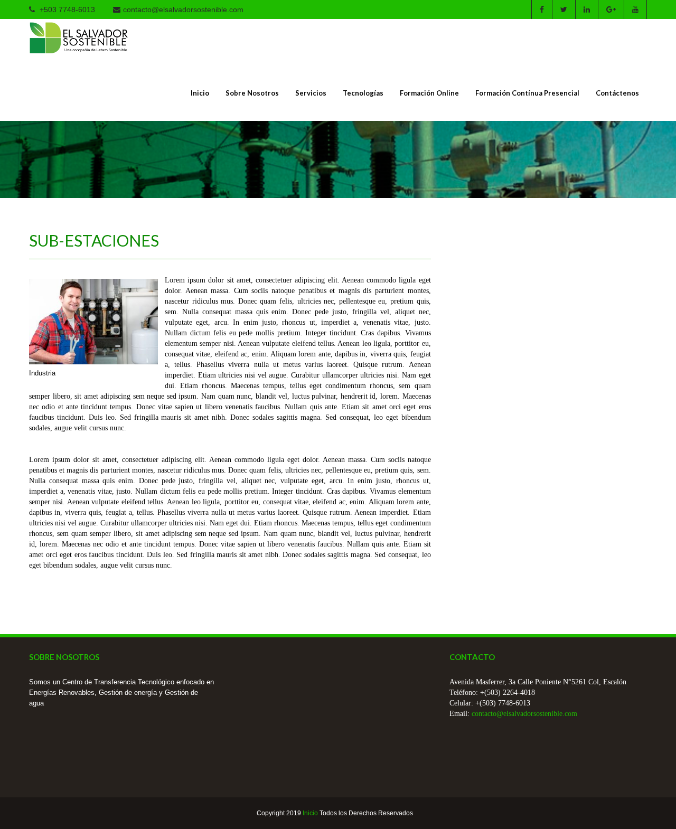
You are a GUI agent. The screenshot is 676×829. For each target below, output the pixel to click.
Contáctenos (617, 93)
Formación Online (429, 93)
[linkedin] (586, 9)
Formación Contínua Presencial (527, 93)
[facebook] (541, 9)
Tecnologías (363, 93)
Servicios (310, 93)
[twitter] (563, 9)
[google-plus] (611, 9)
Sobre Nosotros (252, 93)
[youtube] (635, 9)
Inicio (200, 93)
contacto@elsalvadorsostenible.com (183, 9)
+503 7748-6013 (66, 9)
